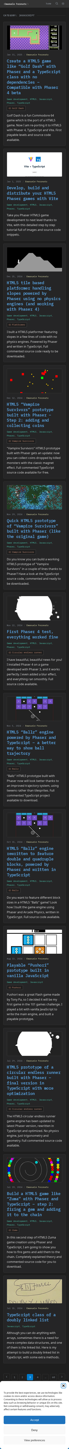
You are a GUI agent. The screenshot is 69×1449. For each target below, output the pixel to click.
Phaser (11, 102)
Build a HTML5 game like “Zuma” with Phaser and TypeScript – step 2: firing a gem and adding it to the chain (33, 1204)
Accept (34, 1419)
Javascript (45, 99)
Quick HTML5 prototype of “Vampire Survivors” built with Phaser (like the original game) (33, 528)
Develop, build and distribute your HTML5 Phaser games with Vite (32, 193)
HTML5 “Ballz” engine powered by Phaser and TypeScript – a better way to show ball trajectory (31, 742)
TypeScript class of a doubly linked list (31, 1317)
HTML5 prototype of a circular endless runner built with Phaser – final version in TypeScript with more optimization (33, 1080)
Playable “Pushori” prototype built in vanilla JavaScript (28, 970)
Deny (34, 1430)
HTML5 (33, 99)
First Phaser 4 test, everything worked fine (32, 634)
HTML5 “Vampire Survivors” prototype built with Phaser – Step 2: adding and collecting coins (30, 414)
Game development (17, 99)
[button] (63, 1386)
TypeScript (23, 102)
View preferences (34, 1440)
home (48, 3)
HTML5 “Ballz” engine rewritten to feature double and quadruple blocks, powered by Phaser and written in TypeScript (31, 861)
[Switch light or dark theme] (63, 3)
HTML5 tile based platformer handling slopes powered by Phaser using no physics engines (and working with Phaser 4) (33, 296)
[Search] (56, 3)
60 (53, 1377)
